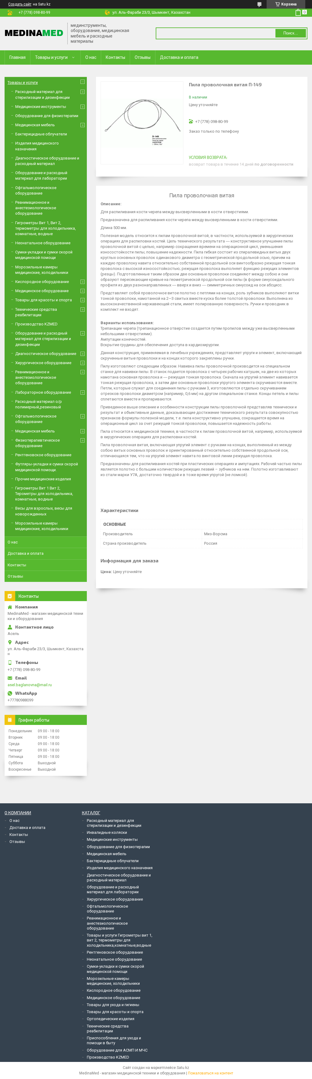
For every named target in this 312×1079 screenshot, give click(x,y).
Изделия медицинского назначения (120, 868)
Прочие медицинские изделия (43, 479)
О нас (90, 57)
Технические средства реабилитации (108, 1028)
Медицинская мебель (35, 125)
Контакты (115, 57)
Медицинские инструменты (40, 106)
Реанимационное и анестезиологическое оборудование (35, 208)
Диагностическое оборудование (45, 353)
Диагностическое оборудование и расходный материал (119, 877)
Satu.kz (183, 1068)
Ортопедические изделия (110, 1018)
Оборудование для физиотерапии (46, 115)
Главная (17, 57)
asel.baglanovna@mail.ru (30, 685)
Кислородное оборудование (42, 281)
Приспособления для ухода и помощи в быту (114, 1040)
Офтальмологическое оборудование (107, 908)
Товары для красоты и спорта (43, 300)
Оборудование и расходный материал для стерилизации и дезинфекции (43, 338)
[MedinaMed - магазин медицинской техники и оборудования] (34, 33)
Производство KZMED (36, 324)
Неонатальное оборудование (42, 243)
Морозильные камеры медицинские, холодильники (113, 981)
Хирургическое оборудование (43, 362)
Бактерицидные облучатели (41, 134)
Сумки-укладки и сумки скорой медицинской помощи (115, 968)
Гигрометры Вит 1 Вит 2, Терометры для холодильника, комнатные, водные (44, 493)
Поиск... (290, 33)
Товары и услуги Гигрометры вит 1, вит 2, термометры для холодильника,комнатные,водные (119, 940)
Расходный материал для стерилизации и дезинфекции (114, 823)
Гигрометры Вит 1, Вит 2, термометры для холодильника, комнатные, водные (45, 228)
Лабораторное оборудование (43, 392)
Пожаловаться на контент (210, 1073)
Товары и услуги (51, 57)
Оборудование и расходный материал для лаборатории (113, 889)
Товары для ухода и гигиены (113, 1004)
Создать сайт (19, 4)
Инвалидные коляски (107, 832)
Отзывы (143, 57)
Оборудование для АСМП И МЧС (117, 1050)
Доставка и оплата (179, 57)
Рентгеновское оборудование (43, 455)
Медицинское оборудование (42, 291)
